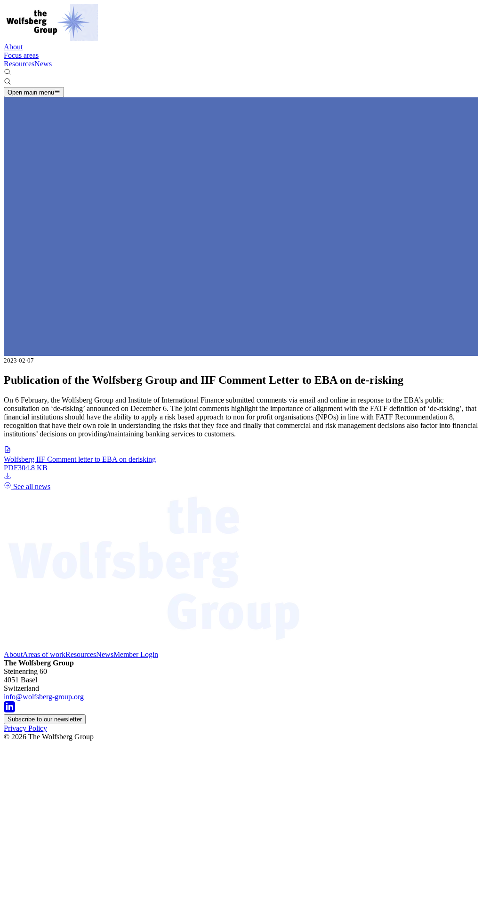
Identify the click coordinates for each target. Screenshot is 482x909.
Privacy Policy (25, 728)
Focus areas (21, 55)
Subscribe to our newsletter (45, 719)
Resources (19, 64)
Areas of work (44, 654)
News (43, 64)
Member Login (135, 654)
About (13, 47)
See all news (30, 486)
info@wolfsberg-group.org (44, 697)
